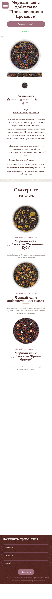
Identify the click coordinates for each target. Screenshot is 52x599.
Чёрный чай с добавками (26, 112)
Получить (26, 572)
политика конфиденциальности (33, 581)
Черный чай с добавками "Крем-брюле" (26, 356)
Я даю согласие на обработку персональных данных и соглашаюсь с (30, 579)
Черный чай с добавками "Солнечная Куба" (26, 244)
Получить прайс (26, 24)
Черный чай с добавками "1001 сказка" (26, 299)
